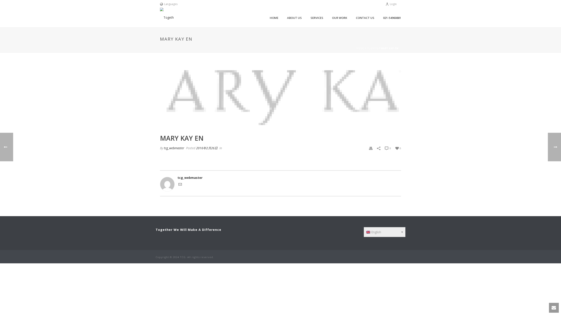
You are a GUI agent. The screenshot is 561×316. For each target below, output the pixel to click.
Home (274, 18)
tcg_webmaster (174, 148)
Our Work (339, 18)
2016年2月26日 (207, 148)
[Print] (371, 148)
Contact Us (365, 18)
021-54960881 (392, 18)
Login (393, 4)
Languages (171, 4)
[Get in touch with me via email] (180, 185)
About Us (294, 18)
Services (317, 18)
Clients (372, 48)
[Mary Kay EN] (280, 96)
